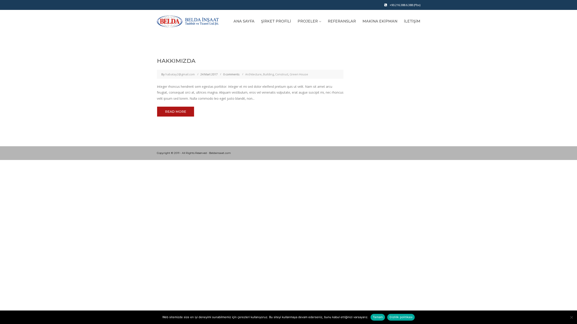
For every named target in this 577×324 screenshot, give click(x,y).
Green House (299, 74)
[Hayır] (571, 317)
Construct (281, 74)
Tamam (378, 317)
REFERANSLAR (342, 21)
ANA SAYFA (244, 21)
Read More (175, 112)
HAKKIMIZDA (176, 60)
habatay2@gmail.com (180, 74)
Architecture (253, 74)
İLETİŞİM (412, 21)
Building (268, 74)
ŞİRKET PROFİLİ (276, 21)
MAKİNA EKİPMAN (379, 21)
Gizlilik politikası (400, 317)
